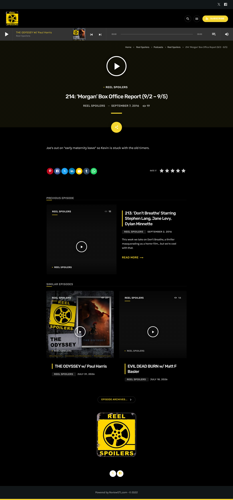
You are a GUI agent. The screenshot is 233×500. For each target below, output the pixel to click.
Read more (133, 257)
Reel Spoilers (142, 47)
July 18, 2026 (159, 379)
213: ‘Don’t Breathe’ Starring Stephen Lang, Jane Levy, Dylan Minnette (150, 218)
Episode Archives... (114, 399)
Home (128, 47)
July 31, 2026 (86, 374)
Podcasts (158, 47)
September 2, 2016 (159, 232)
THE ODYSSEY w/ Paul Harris (34, 32)
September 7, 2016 (125, 105)
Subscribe (214, 18)
